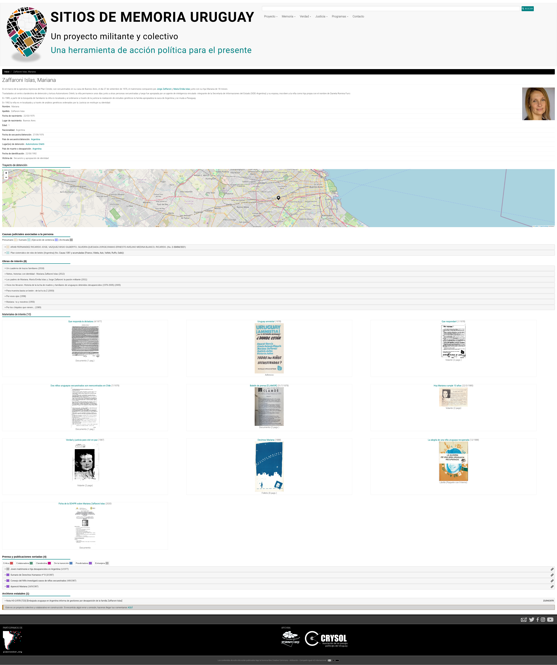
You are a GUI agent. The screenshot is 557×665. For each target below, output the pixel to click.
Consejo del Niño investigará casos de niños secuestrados (38, 580)
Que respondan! (449, 321)
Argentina (35, 139)
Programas (339, 16)
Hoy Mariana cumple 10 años (447, 385)
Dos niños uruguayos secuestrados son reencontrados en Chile (81, 385)
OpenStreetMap (544, 226)
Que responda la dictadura (80, 321)
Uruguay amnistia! (265, 321)
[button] (538, 104)
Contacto (358, 16)
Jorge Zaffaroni (164, 89)
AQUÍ (130, 607)
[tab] (278, 247)
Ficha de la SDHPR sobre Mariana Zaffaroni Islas (82, 503)
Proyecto (270, 16)
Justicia (320, 16)
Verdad (305, 16)
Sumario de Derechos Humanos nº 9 (28, 575)
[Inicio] (132, 34)
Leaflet (536, 226)
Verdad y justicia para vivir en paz (81, 440)
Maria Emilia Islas (181, 89)
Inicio (6, 71)
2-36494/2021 (178, 247)
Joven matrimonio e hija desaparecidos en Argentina (35, 569)
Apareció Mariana (19, 586)
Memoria (288, 16)
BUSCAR (529, 9)
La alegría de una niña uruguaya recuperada (448, 440)
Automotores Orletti (35, 144)
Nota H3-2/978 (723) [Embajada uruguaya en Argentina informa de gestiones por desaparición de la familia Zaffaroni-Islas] (64, 600)
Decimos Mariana (266, 440)
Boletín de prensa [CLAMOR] (263, 385)
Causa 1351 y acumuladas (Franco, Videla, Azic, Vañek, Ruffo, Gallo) (91, 253)
